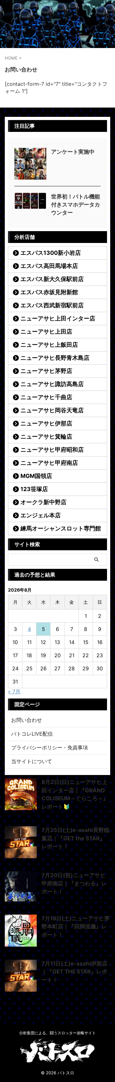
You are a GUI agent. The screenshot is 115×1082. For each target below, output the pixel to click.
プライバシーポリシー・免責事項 (49, 747)
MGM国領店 (36, 475)
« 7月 (14, 691)
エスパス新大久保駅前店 (52, 279)
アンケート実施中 (73, 152)
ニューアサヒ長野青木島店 (54, 357)
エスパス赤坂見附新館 (49, 292)
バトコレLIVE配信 (32, 734)
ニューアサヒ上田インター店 (57, 318)
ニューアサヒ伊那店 (46, 423)
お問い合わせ (26, 720)
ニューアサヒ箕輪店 (46, 436)
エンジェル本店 (40, 515)
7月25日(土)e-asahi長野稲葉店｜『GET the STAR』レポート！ (75, 838)
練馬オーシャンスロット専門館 (60, 528)
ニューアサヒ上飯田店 (49, 344)
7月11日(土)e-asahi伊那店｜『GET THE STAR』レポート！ (74, 971)
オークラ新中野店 (43, 502)
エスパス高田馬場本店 (49, 265)
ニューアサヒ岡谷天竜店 (52, 410)
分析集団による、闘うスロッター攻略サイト (57, 1032)
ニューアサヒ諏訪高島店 (52, 384)
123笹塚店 (34, 489)
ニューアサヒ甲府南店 (49, 462)
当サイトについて (31, 761)
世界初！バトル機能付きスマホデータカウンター (75, 204)
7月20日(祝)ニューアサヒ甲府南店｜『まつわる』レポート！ (74, 883)
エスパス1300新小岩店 (50, 252)
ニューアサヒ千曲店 (46, 397)
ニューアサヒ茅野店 (46, 370)
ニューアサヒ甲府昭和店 (52, 449)
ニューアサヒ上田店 (46, 331)
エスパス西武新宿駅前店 (52, 305)
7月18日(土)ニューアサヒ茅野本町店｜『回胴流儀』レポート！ (76, 926)
